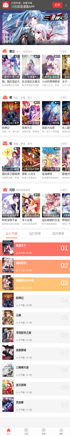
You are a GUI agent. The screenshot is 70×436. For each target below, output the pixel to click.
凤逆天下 (21, 245)
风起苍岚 (21, 263)
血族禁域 (21, 350)
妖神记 (6, 127)
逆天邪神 (21, 385)
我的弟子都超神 (11, 174)
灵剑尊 (20, 402)
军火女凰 (27, 220)
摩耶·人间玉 (28, 174)
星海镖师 (47, 174)
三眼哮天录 (22, 367)
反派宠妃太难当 (31, 81)
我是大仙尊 (48, 127)
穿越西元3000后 (25, 280)
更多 (65, 51)
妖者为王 (27, 127)
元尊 (18, 315)
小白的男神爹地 (51, 81)
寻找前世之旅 (23, 332)
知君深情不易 (9, 220)
